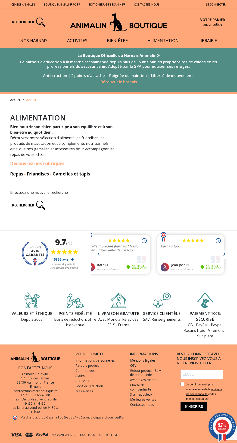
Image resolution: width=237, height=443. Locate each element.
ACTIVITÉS (77, 40)
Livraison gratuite (118, 313)
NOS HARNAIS (33, 40)
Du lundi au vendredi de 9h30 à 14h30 (39, 401)
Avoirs (80, 375)
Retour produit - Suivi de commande (146, 372)
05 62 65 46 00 (39, 395)
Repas (16, 174)
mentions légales (197, 398)
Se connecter (216, 4)
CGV (133, 365)
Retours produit (87, 365)
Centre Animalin (23, 4)
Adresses (82, 380)
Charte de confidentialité (140, 387)
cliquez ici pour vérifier (109, 417)
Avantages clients (143, 380)
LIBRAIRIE (207, 40)
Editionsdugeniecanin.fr (107, 4)
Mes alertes (84, 391)
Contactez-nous (146, 4)
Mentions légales (143, 360)
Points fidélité (75, 313)
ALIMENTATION (163, 40)
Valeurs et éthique (32, 313)
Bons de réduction (89, 386)
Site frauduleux (141, 394)
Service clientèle (162, 313)
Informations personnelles (95, 360)
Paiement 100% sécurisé (205, 316)
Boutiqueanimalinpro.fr (62, 4)
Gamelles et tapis (71, 174)
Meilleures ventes (143, 399)
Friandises (38, 174)
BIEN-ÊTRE (117, 40)
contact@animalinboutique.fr (35, 391)
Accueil (15, 100)
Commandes (85, 370)
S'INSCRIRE (194, 406)
